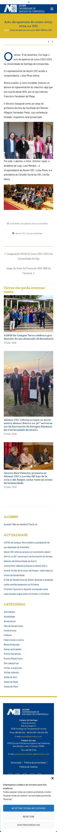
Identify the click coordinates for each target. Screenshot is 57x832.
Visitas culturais (11, 672)
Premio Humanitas (12, 653)
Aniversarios (10, 621)
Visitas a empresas (13, 667)
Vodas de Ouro (10, 677)
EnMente (8, 635)
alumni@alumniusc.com (31, 736)
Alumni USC (20, 233)
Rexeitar (28, 816)
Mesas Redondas (12, 644)
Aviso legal (16, 762)
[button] (52, 778)
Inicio (6, 30)
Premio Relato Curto (13, 658)
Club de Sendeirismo (13, 625)
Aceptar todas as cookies (29, 808)
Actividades (15, 223)
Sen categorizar (11, 663)
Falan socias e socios (14, 639)
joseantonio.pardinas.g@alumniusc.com (31, 754)
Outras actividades (40, 223)
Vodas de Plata (11, 681)
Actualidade (26, 223)
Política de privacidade (35, 762)
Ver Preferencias (28, 825)
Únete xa (33, 524)
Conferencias (10, 630)
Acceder (8, 524)
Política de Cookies (29, 766)
